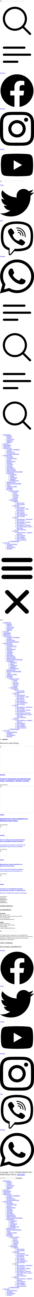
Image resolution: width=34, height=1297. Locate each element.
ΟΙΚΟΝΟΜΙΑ (7, 445)
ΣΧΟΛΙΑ (9, 460)
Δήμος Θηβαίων (21, 537)
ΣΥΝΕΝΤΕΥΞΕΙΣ (12, 458)
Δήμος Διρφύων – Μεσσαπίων (25, 519)
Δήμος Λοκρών (21, 511)
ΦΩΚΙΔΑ (9, 442)
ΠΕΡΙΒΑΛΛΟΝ (11, 482)
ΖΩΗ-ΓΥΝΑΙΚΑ (11, 470)
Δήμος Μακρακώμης (22, 514)
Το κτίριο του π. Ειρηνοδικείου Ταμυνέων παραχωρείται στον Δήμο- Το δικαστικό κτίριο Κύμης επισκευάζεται (13, 890)
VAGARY (21, 1174)
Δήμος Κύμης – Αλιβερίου (24, 525)
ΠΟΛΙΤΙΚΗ (10, 457)
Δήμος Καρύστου (21, 523)
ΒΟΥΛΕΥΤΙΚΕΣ (14, 491)
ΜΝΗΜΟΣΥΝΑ (14, 480)
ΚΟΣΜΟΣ (9, 463)
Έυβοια (15, 492)
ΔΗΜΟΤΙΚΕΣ (14, 500)
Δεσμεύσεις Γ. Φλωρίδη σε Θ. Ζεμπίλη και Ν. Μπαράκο (13, 892)
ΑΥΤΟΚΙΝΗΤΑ (11, 547)
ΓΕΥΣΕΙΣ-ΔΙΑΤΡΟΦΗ (13, 454)
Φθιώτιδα (15, 497)
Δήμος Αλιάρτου (21, 535)
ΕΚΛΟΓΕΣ (10, 489)
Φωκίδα (15, 498)
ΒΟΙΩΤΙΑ (9, 436)
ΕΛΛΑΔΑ (6, 443)
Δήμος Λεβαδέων (21, 538)
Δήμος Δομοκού (21, 507)
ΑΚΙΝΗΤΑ (10, 545)
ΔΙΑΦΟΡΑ (9, 548)
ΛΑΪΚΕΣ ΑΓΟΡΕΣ (12, 486)
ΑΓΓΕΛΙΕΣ (6, 543)
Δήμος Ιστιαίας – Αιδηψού (23, 522)
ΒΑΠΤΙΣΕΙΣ (13, 474)
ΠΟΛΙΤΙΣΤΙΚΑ (11, 452)
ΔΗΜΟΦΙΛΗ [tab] (3, 899)
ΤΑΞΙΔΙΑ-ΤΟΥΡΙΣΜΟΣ (13, 449)
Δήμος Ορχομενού (21, 540)
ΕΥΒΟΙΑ (9, 438)
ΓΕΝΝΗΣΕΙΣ (13, 477)
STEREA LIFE (7, 448)
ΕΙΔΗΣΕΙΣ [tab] (3, 898)
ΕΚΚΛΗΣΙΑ (10, 467)
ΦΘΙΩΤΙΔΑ (10, 440)
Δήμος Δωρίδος (21, 504)
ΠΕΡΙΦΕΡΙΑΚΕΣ (14, 541)
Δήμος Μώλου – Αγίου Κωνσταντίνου (23, 509)
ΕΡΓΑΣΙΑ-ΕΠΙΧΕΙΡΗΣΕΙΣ (14, 483)
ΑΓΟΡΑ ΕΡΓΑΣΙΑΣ (12, 544)
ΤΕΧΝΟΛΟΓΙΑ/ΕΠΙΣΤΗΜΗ (14, 472)
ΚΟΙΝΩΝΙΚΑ (10, 473)
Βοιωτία (15, 494)
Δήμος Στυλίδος (21, 516)
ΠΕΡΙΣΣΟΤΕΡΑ (7, 455)
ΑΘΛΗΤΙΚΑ (6, 446)
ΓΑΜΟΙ (12, 476)
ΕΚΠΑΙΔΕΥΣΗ (11, 469)
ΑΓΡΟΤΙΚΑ (10, 464)
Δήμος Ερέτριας (21, 520)
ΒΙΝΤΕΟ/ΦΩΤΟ (11, 461)
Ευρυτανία (16, 495)
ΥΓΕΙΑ (9, 485)
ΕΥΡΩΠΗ (9, 466)
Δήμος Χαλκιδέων (21, 529)
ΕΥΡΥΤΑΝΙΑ (10, 439)
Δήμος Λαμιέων (21, 513)
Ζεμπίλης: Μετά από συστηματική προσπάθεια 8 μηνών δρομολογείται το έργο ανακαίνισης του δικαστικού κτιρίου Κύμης (11, 871)
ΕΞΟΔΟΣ (9, 451)
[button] (17, 586)
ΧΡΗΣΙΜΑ (10, 488)
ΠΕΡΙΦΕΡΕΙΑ (7, 435)
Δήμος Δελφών (20, 503)
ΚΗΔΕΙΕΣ (13, 479)
